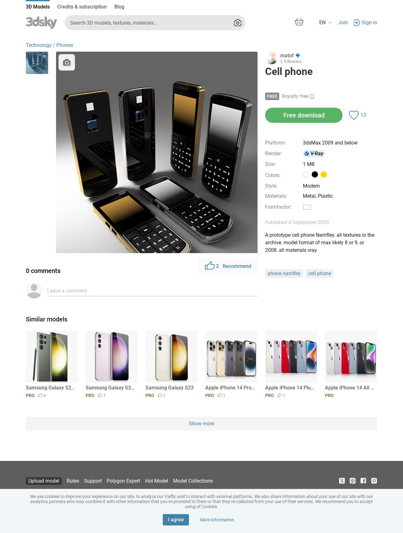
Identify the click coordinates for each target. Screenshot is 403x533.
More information (217, 519)
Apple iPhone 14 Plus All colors (290, 388)
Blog (119, 7)
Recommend (233, 266)
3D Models (38, 7)
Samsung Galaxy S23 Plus (111, 388)
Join (343, 23)
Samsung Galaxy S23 (169, 388)
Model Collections (193, 481)
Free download (304, 115)
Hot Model (156, 481)
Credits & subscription (82, 7)
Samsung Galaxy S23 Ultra (51, 388)
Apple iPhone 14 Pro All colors (230, 388)
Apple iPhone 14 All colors (350, 388)
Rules (73, 481)
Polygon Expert (123, 481)
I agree (176, 520)
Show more (201, 424)
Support (93, 481)
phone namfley (284, 273)
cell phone (319, 273)
